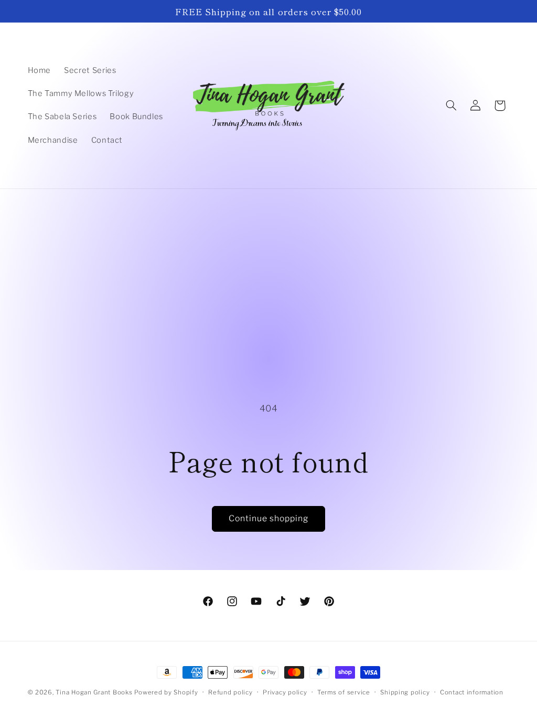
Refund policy (230, 692)
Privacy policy (285, 692)
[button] (451, 105)
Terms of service (343, 692)
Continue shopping (269, 518)
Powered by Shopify (166, 692)
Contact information (471, 692)
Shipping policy (404, 692)
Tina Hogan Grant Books (94, 692)
